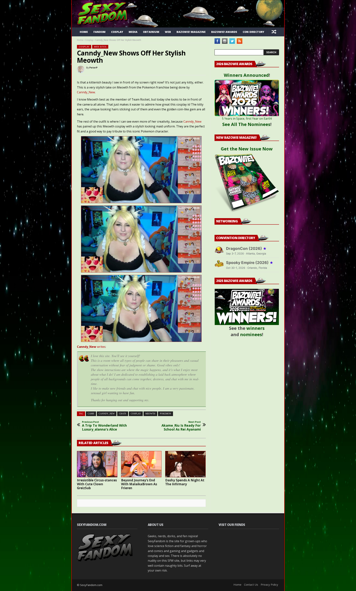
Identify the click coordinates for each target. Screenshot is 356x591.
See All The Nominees (246, 124)
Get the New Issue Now (247, 149)
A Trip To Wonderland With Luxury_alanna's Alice (104, 426)
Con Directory (253, 32)
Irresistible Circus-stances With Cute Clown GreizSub (97, 484)
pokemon (165, 413)
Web (168, 32)
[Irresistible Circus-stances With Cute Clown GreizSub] (97, 464)
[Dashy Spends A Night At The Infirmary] (185, 464)
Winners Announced (246, 75)
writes (91, 347)
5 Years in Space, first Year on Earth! (247, 118)
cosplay (136, 413)
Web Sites (100, 47)
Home (84, 32)
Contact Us (251, 584)
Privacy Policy (269, 584)
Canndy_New (86, 92)
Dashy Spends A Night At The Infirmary (184, 482)
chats (122, 413)
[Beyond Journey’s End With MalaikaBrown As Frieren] (141, 464)
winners (255, 328)
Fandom (99, 32)
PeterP (93, 67)
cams (91, 413)
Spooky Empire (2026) (249, 262)
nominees (251, 334)
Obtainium (151, 32)
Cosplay (117, 32)
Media (133, 32)
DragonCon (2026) (246, 248)
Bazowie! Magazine (191, 32)
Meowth (150, 413)
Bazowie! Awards (224, 32)
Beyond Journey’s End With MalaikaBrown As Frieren (139, 484)
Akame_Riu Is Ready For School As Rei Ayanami (181, 426)
